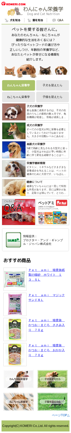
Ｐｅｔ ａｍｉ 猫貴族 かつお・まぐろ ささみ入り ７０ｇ (46, 325)
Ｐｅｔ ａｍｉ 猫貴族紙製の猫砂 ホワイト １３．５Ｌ (46, 274)
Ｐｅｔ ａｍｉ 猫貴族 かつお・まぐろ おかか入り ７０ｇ (46, 350)
